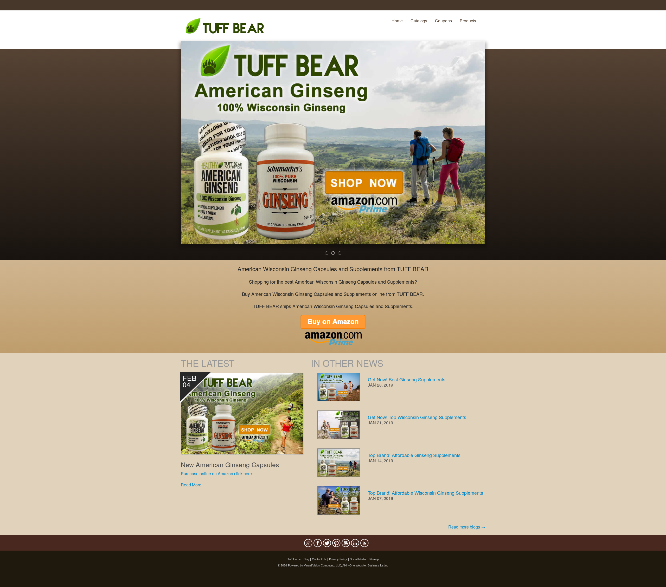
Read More (191, 485)
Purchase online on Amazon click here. (217, 474)
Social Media (358, 559)
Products (468, 21)
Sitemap (374, 559)
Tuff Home (294, 559)
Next (494, 154)
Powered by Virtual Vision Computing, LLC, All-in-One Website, (327, 565)
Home (397, 21)
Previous (173, 154)
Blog (306, 559)
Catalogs (419, 21)
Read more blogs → (466, 527)
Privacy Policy (338, 559)
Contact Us (319, 559)
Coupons (443, 21)
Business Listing (378, 565)
